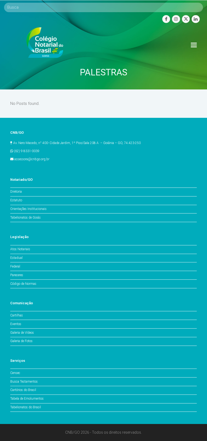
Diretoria (16, 191)
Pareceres (16, 275)
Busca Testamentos (24, 381)
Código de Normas (23, 284)
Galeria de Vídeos (22, 333)
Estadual (16, 258)
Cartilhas (16, 315)
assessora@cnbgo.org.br (31, 159)
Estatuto (16, 200)
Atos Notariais (20, 249)
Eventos (15, 324)
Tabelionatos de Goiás (25, 217)
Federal (15, 266)
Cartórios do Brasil (23, 390)
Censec (15, 373)
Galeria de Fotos (21, 341)
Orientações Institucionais (28, 209)
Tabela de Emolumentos (27, 398)
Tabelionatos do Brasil (25, 407)
